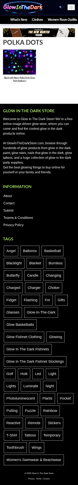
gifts (61, 300)
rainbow (50, 411)
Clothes (37, 19)
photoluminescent (20, 398)
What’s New (18, 19)
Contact (8, 203)
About (7, 196)
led (38, 374)
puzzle (30, 411)
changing (53, 275)
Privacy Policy (13, 225)
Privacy (31, 479)
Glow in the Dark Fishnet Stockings (35, 361)
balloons (30, 251)
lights (11, 386)
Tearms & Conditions (18, 217)
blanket (35, 263)
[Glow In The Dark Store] (23, 7)
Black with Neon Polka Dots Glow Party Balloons (19, 79)
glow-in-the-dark (41, 312)
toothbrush (15, 448)
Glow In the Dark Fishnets (27, 349)
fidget (11, 300)
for (47, 300)
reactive (13, 423)
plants (47, 398)
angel (11, 251)
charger (34, 288)
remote (34, 423)
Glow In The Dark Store (43, 473)
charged (13, 288)
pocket (65, 398)
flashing (30, 300)
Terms (38, 479)
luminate (30, 386)
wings (37, 448)
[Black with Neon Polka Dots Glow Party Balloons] (19, 61)
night (50, 386)
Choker (54, 288)
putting (12, 411)
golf (9, 374)
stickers (54, 423)
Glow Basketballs (20, 325)
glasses (12, 312)
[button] (62, 7)
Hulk (24, 374)
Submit (8, 210)
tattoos (30, 435)
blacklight (14, 263)
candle (32, 275)
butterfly (13, 275)
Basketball (52, 251)
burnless (56, 263)
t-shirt (11, 435)
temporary (51, 435)
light (52, 374)
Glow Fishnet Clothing (24, 337)
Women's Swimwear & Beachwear (33, 460)
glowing (55, 337)
